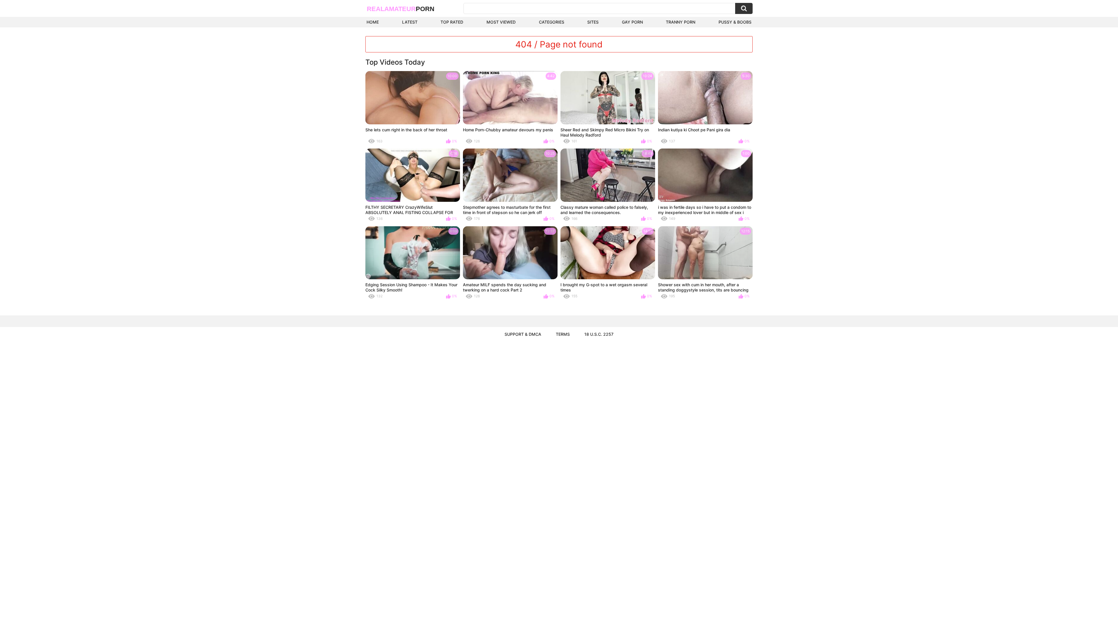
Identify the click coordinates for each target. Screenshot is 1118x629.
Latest (410, 22)
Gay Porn (632, 22)
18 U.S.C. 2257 (598, 334)
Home (373, 22)
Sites (593, 22)
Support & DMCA (523, 334)
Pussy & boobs (735, 22)
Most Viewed (501, 22)
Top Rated (452, 22)
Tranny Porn (680, 22)
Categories (551, 22)
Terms (563, 334)
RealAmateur (400, 9)
